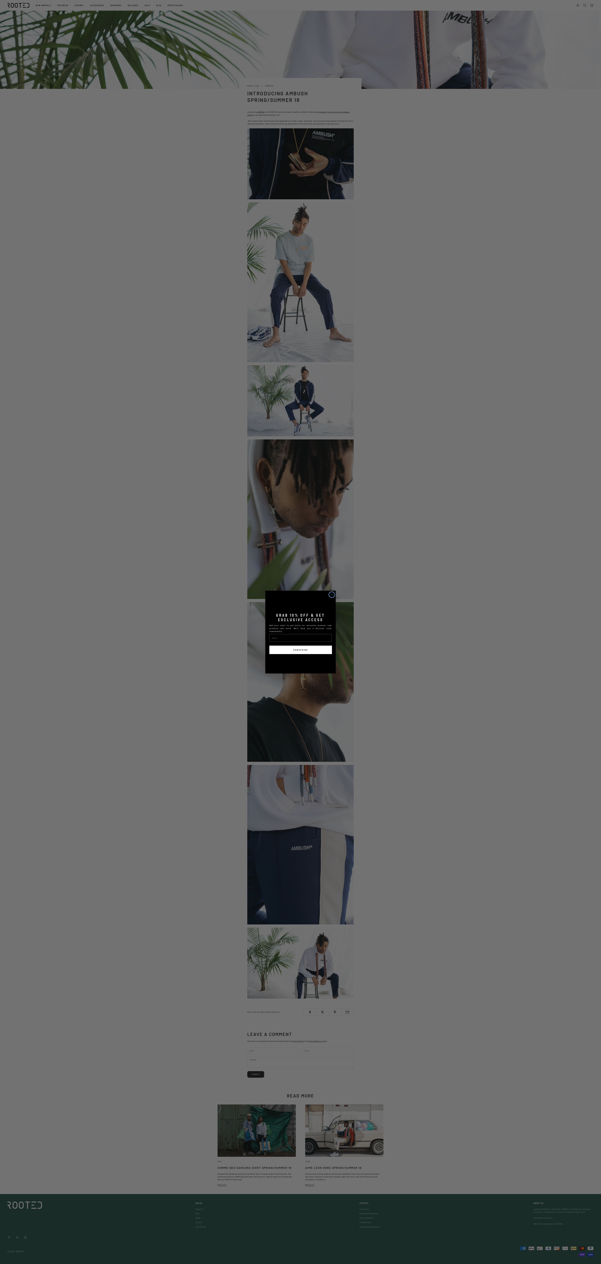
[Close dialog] (331, 594)
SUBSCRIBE (300, 650)
